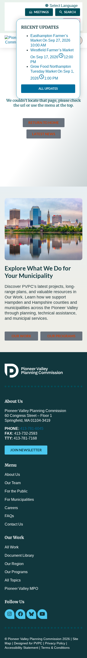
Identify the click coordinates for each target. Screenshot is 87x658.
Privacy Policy (55, 643)
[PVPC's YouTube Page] (42, 614)
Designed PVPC (28, 643)
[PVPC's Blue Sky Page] (31, 614)
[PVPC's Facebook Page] (20, 614)
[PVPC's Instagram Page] (9, 614)
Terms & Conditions (55, 647)
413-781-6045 (31, 428)
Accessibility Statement (21, 647)
